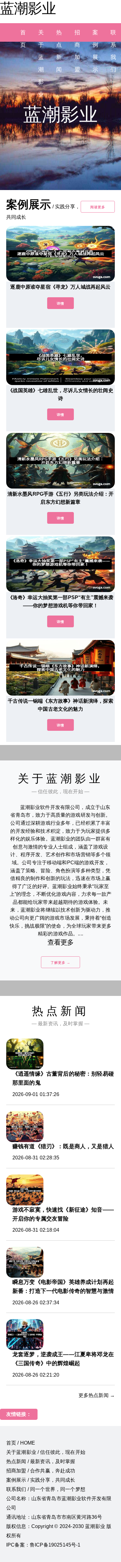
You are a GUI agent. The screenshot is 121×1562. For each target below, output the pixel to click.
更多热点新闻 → (96, 1395)
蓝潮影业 (28, 8)
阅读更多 (97, 207)
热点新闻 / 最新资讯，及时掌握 (40, 1461)
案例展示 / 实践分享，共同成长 (40, 1480)
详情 (60, 303)
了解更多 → (60, 962)
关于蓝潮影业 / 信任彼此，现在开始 (45, 1452)
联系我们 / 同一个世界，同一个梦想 (45, 1489)
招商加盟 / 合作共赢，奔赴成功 (40, 1470)
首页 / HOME (20, 1443)
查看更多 (60, 942)
